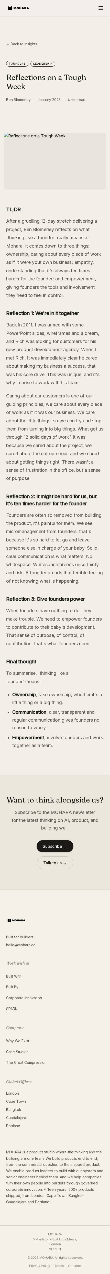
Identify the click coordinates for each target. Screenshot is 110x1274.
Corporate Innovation (24, 998)
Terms (59, 1266)
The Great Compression (26, 1062)
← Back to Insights (21, 44)
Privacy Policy (39, 1266)
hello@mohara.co (21, 945)
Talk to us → (55, 862)
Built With (13, 976)
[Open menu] (101, 8)
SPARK (11, 1009)
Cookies (74, 1266)
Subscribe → (55, 846)
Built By (12, 987)
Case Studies (17, 1052)
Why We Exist (17, 1041)
